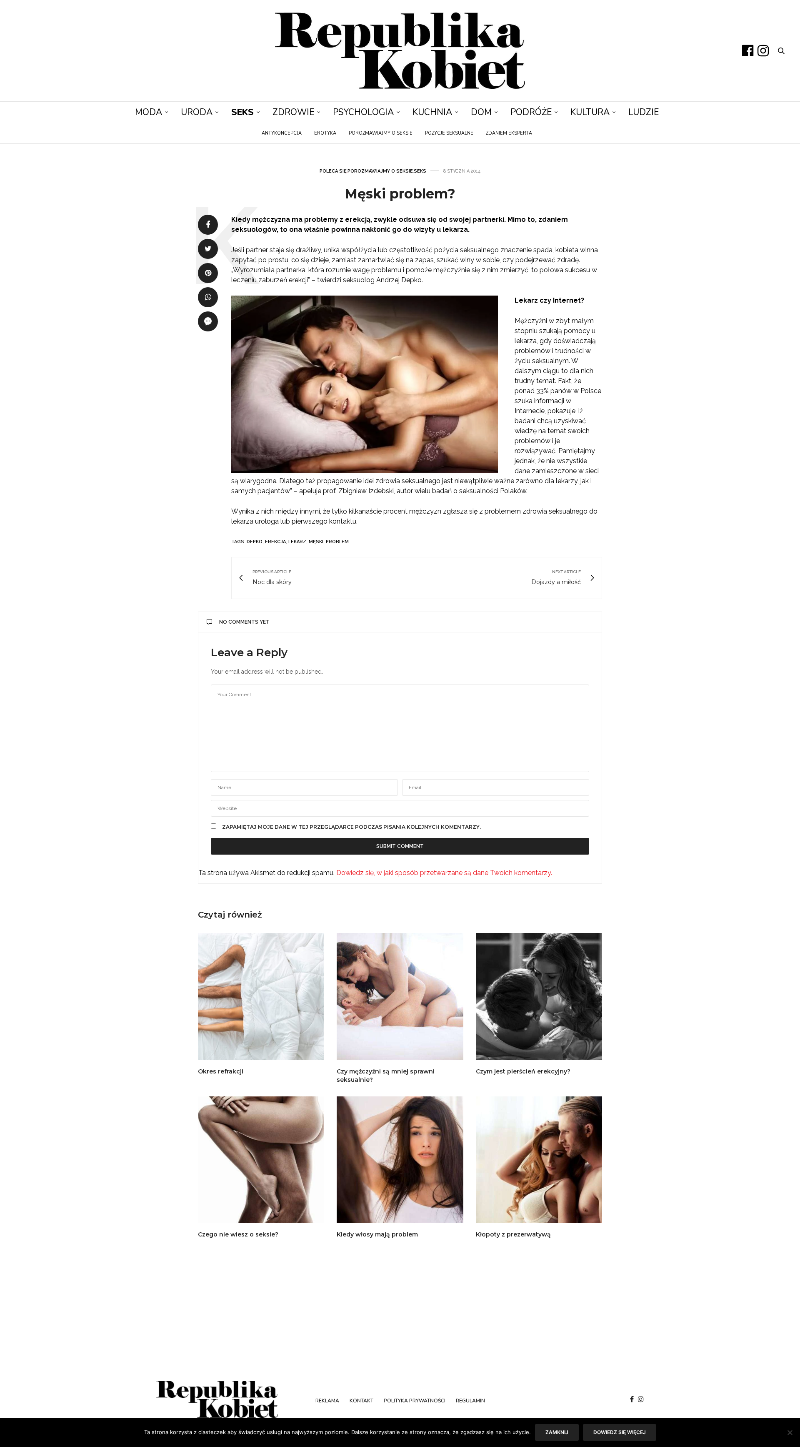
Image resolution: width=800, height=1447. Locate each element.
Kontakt (361, 1400)
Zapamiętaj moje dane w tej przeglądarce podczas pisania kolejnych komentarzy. (351, 827)
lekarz (297, 541)
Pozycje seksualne (449, 133)
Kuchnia (432, 112)
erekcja (275, 541)
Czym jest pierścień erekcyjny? (523, 1071)
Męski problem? (400, 194)
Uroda (196, 112)
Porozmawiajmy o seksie (380, 133)
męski (316, 541)
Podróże (531, 112)
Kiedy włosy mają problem (377, 1234)
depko (254, 541)
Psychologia (363, 112)
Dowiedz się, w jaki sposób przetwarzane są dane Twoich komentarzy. (444, 873)
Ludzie (643, 112)
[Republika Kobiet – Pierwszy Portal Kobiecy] (400, 51)
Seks (242, 112)
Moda (148, 112)
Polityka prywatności (414, 1400)
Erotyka (325, 133)
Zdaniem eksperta (509, 133)
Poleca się (333, 171)
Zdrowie (293, 112)
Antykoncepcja (282, 133)
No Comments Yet (244, 622)
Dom (481, 112)
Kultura (590, 112)
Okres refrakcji (220, 1071)
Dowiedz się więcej (619, 1432)
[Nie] (789, 1432)
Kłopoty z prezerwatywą (513, 1234)
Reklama (327, 1400)
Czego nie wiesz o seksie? (238, 1234)
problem (337, 541)
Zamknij (556, 1432)
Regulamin (470, 1400)
